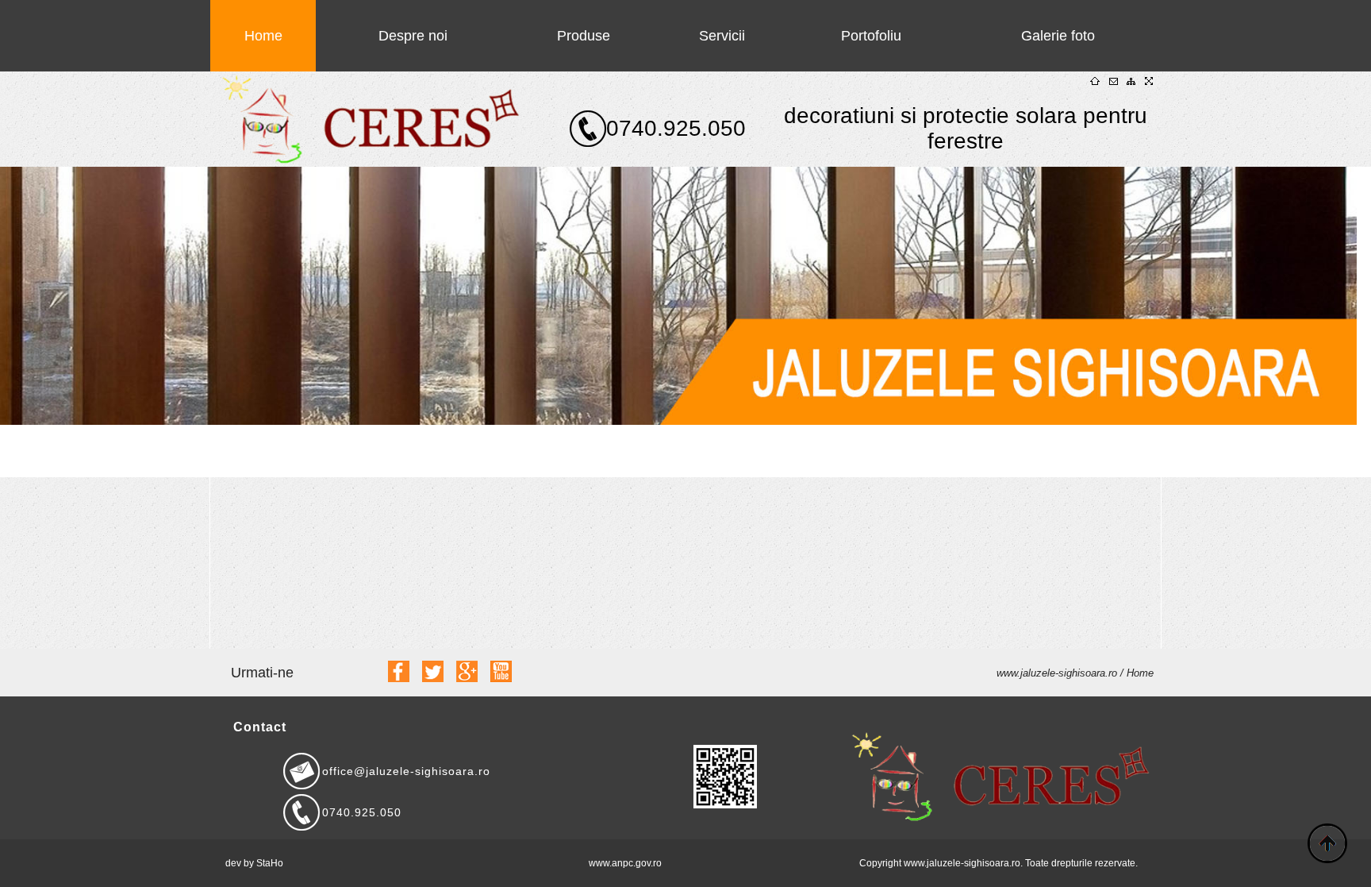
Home (263, 36)
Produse (583, 36)
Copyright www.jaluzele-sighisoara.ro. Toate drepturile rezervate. (998, 863)
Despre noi (412, 36)
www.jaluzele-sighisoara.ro (1058, 673)
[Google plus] (467, 678)
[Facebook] (398, 678)
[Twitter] (433, 678)
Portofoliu (871, 36)
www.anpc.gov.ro (625, 863)
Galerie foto (1058, 36)
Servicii (722, 36)
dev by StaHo (254, 863)
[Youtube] (501, 678)
